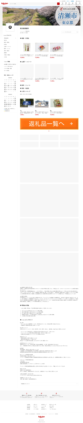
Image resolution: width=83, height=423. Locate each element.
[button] (79, 4)
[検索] (58, 7)
